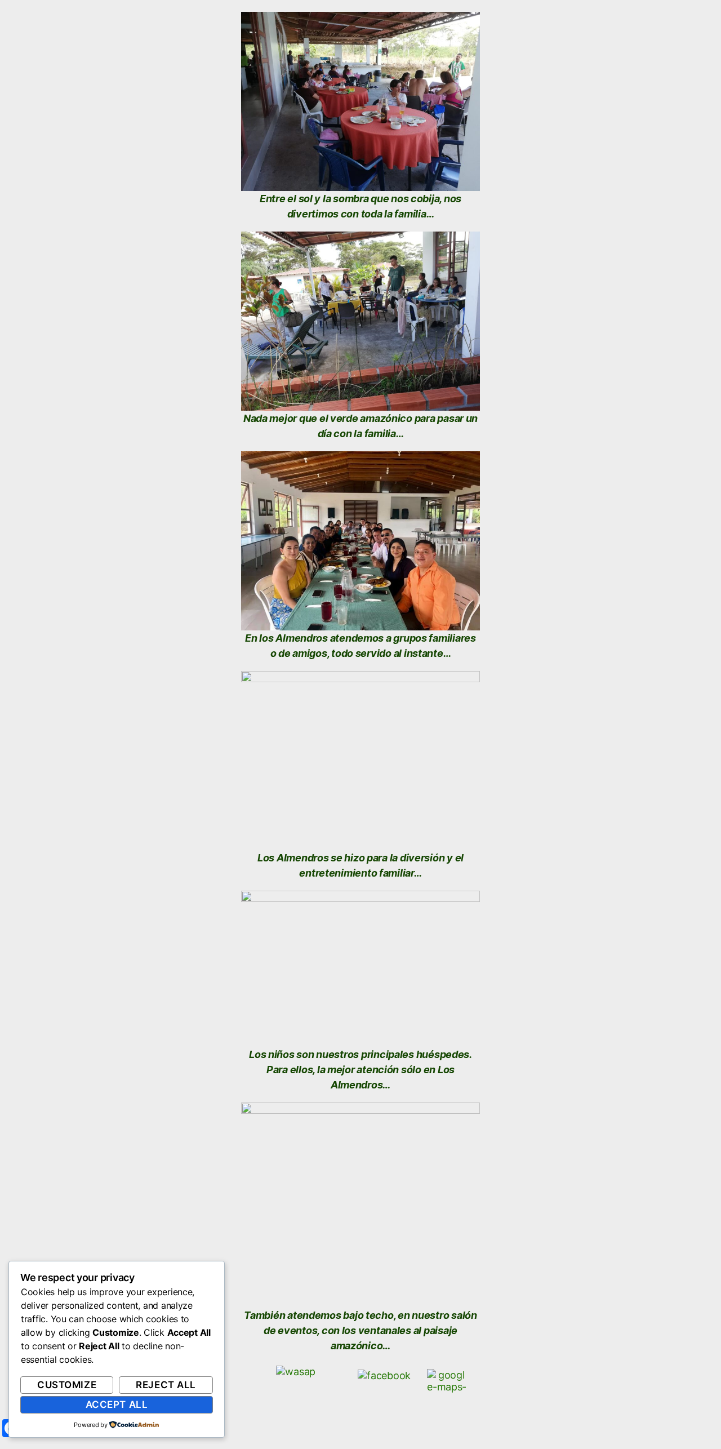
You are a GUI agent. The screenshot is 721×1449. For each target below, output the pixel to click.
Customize (66, 1384)
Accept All (117, 1404)
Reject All (166, 1384)
